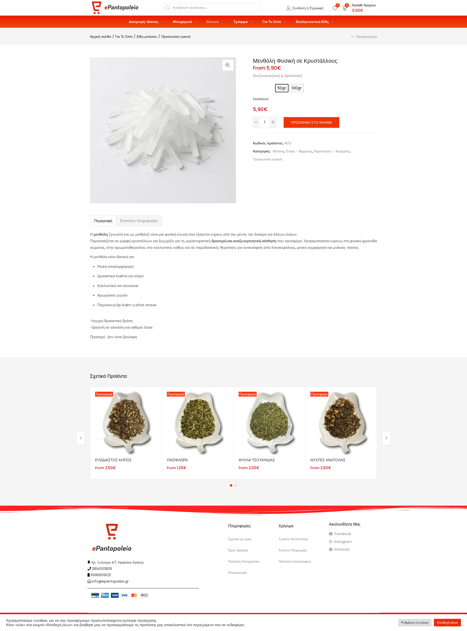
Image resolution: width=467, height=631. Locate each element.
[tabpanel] (126, 433)
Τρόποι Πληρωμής (292, 550)
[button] (359, 7)
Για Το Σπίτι (272, 21)
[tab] (103, 220)
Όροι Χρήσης (238, 550)
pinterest (342, 549)
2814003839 (102, 568)
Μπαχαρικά (183, 21)
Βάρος (259, 86)
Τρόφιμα (241, 21)
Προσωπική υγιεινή (175, 36)
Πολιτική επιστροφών (294, 561)
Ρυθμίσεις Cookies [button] (415, 622)
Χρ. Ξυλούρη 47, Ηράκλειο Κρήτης (117, 562)
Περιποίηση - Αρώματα (332, 151)
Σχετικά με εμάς (240, 539)
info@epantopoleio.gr (110, 581)
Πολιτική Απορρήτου (244, 561)
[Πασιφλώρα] (198, 422)
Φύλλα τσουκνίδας (257, 460)
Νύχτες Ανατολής (327, 460)
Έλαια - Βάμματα (299, 151)
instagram (342, 541)
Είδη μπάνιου (147, 36)
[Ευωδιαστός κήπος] (126, 422)
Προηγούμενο (366, 36)
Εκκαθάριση (261, 99)
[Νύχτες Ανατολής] (341, 422)
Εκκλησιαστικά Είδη (312, 21)
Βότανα (213, 21)
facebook (342, 533)
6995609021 (101, 575)
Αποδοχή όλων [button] (447, 622)
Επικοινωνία (237, 572)
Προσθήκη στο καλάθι (311, 122)
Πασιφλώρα (177, 460)
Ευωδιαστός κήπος (113, 460)
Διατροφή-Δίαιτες (144, 21)
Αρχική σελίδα (100, 36)
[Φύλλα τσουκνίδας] (269, 422)
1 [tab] (231, 485)
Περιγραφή (103, 220)
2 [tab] (236, 485)
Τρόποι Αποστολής (293, 539)
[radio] (282, 88)
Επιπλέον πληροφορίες (139, 220)
